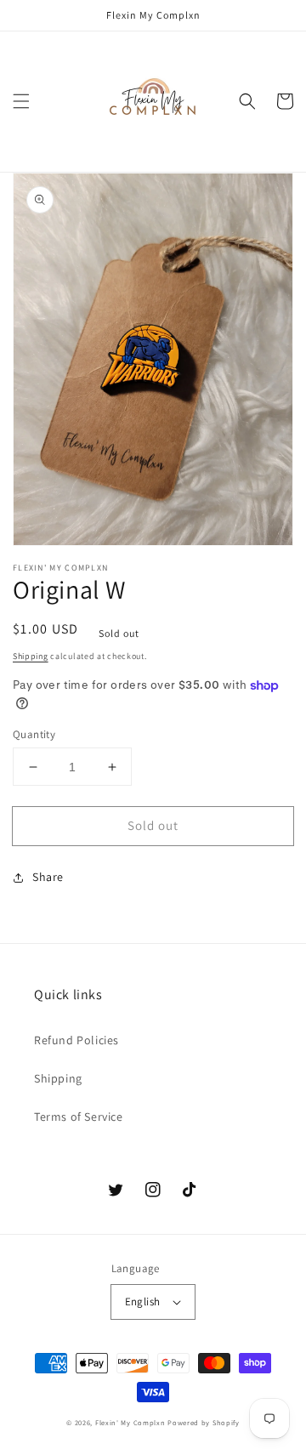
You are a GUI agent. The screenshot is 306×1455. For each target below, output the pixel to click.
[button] (21, 101)
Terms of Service (78, 1116)
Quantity (34, 734)
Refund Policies (76, 1040)
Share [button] (48, 876)
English (143, 1301)
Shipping (30, 656)
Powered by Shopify (203, 1422)
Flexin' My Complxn (130, 1422)
